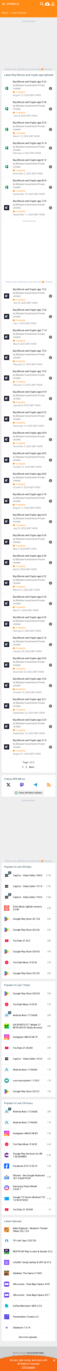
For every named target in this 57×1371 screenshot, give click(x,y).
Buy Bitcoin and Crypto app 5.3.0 (29, 678)
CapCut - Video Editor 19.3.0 (27, 1058)
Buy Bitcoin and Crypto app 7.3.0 (29, 201)
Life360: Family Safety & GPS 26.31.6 (32, 1262)
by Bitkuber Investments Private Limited (29, 87)
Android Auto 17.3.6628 (25, 1015)
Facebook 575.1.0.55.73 (25, 1166)
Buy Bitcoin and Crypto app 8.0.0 (29, 180)
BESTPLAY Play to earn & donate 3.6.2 (33, 1251)
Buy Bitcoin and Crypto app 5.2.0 (29, 719)
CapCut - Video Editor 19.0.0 (27, 897)
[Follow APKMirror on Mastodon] (22, 786)
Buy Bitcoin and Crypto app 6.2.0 (29, 617)
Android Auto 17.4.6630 (25, 1069)
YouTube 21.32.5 (21, 940)
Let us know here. (35, 1353)
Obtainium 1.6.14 (21, 1327)
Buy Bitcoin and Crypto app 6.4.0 (29, 555)
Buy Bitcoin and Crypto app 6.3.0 (29, 596)
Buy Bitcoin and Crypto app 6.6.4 (29, 514)
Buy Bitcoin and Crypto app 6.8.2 (29, 453)
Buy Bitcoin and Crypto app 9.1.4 (29, 143)
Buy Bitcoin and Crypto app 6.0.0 (29, 658)
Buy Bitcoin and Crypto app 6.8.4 (29, 432)
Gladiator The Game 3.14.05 (27, 1273)
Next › (32, 767)
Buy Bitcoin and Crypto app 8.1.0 (29, 160)
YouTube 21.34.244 (23, 1209)
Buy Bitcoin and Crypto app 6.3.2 (29, 576)
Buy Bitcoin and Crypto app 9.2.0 (29, 122)
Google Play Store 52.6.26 (26, 929)
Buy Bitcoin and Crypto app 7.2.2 (29, 289)
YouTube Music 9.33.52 (25, 962)
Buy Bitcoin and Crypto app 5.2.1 (29, 699)
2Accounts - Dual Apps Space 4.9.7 (31, 1295)
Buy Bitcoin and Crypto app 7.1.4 (29, 330)
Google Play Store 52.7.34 (26, 919)
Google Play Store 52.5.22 (26, 973)
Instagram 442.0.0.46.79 (25, 1037)
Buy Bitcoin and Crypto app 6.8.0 (29, 473)
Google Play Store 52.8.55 (26, 951)
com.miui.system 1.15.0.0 (26, 1080)
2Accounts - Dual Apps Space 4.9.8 (31, 1284)
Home (5, 13)
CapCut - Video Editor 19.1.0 (27, 886)
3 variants (20, 112)
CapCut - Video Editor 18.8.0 (27, 875)
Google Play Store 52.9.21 (26, 1091)
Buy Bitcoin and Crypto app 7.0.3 (29, 350)
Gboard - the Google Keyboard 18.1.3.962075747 (29, 1177)
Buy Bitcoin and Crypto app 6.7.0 (29, 494)
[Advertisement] (28, 45)
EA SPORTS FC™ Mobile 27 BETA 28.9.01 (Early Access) (27, 1026)
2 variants (20, 92)
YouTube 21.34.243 (23, 1048)
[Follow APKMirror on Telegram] (35, 786)
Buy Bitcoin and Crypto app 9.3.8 (29, 102)
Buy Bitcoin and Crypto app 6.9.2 (29, 412)
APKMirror (13, 4)
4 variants (20, 320)
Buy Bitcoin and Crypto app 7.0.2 (29, 371)
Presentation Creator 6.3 (25, 1316)
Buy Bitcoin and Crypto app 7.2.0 (29, 309)
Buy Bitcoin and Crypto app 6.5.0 (29, 535)
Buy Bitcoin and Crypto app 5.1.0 (29, 740)
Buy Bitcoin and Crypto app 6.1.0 (29, 637)
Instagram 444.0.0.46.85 (25, 1133)
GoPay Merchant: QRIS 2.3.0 (27, 1305)
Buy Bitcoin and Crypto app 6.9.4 (29, 391)
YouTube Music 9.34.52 (25, 1144)
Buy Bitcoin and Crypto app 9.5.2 (29, 81)
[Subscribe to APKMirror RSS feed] (49, 786)
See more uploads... (28, 1337)
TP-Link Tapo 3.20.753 (24, 1240)
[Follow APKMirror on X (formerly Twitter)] (8, 786)
